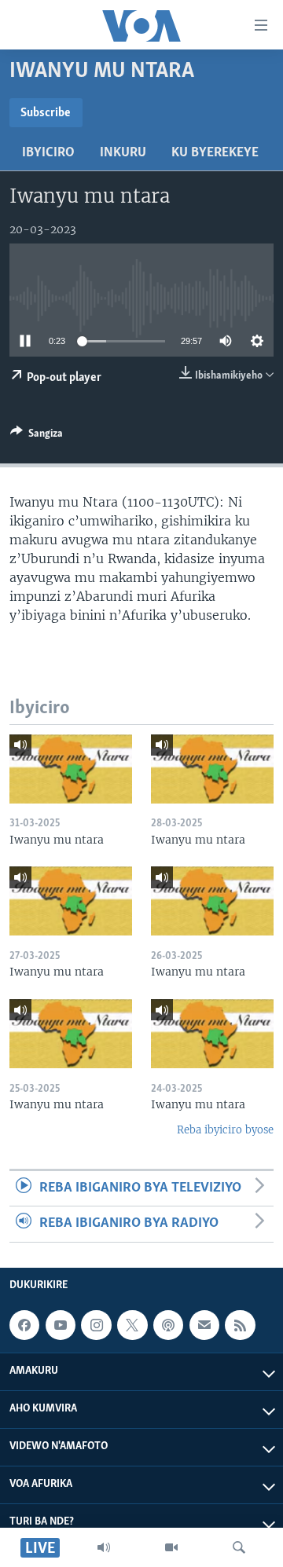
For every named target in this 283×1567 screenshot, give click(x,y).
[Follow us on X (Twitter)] (132, 1325)
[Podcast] (168, 1325)
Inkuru (123, 153)
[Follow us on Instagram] (96, 1325)
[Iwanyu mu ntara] (70, 769)
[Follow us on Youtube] (60, 1325)
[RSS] (240, 1325)
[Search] (239, 1547)
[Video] (171, 1547)
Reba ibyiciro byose (225, 1130)
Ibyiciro (48, 153)
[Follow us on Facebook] (24, 1325)
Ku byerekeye (215, 153)
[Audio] (103, 1547)
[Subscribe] (204, 1325)
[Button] (36, 436)
